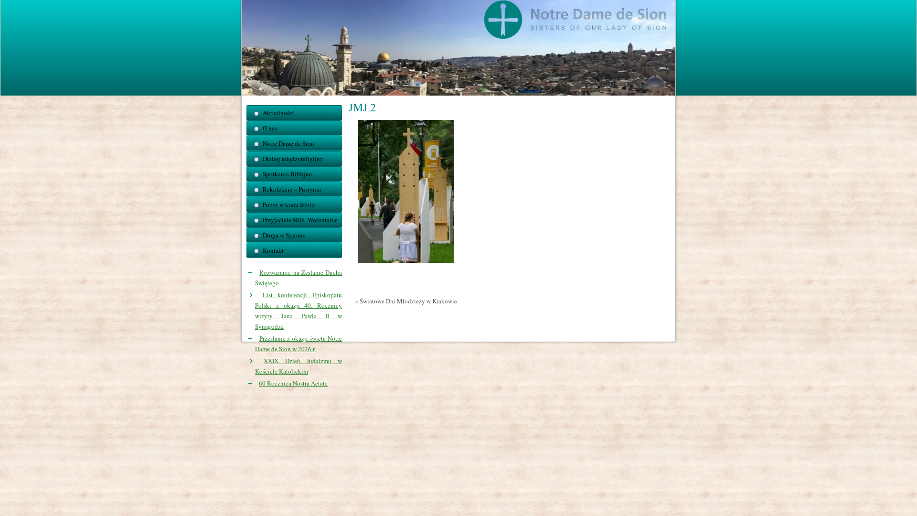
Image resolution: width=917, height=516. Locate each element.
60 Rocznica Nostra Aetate (293, 383)
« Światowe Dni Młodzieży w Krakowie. (406, 301)
